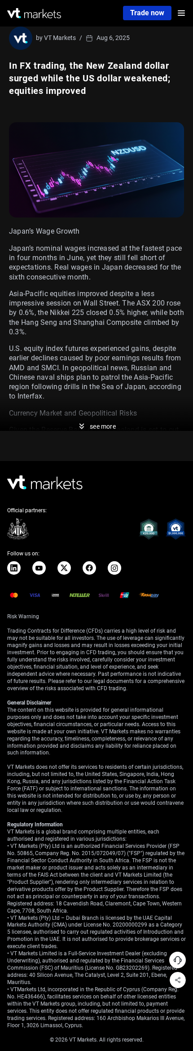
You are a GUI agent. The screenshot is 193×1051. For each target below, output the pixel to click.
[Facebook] (89, 568)
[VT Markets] (34, 13)
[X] (64, 568)
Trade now (147, 13)
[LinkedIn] (14, 568)
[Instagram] (114, 568)
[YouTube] (39, 568)
